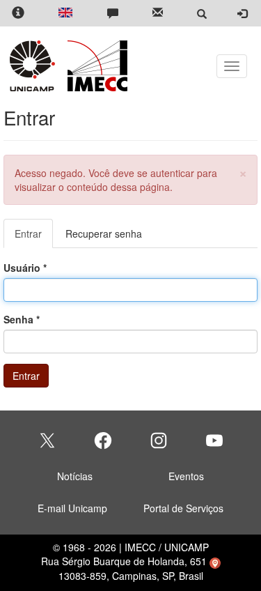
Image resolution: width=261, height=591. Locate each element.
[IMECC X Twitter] (47, 440)
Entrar (34, 237)
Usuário (25, 268)
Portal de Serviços (183, 508)
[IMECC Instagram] (158, 440)
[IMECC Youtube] (214, 440)
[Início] (95, 65)
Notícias (75, 476)
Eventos (186, 476)
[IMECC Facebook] (103, 440)
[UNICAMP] (35, 65)
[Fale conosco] (113, 13)
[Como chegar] (215, 561)
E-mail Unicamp (72, 508)
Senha (21, 319)
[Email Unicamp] (157, 13)
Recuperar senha (103, 233)
